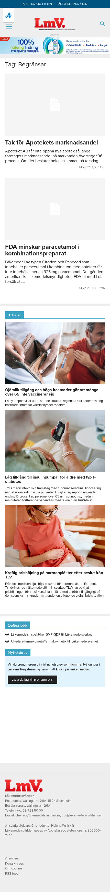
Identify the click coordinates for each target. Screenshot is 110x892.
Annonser (12, 858)
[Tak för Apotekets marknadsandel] (55, 105)
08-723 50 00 (33, 810)
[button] (9, 27)
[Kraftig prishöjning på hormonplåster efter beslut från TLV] (55, 565)
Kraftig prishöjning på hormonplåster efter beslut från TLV (54, 575)
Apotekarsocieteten (37, 4)
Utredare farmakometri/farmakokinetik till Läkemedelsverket (54, 641)
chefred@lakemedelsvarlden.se (38, 815)
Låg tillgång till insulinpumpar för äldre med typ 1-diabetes (50, 479)
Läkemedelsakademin (72, 4)
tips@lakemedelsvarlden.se (81, 815)
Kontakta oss (14, 864)
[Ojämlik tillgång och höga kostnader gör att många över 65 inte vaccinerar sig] (55, 383)
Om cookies (13, 868)
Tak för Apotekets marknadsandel (51, 142)
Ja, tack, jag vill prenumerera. (32, 680)
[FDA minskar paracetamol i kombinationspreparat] (55, 209)
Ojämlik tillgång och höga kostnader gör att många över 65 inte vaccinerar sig (51, 392)
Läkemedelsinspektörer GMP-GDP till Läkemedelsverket (51, 634)
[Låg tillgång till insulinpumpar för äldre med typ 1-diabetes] (55, 470)
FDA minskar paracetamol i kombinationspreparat (42, 250)
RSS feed (11, 874)
